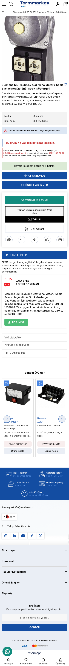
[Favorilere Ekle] (65, 84)
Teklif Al (36, 219)
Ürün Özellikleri (15, 254)
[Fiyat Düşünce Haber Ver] (34, 239)
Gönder (34, 627)
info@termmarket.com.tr (15, 153)
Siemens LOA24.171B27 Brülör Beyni (16, 427)
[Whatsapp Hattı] (7, 651)
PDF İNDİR (18, 322)
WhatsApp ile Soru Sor (36, 199)
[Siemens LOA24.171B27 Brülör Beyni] (18, 398)
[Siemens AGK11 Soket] (51, 398)
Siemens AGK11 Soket (48, 425)
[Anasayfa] (6, 12)
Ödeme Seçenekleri (17, 345)
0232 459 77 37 (56, 153)
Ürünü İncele (17, 451)
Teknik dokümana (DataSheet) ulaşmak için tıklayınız (34, 130)
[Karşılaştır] (21, 239)
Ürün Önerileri (14, 353)
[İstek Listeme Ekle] (9, 239)
